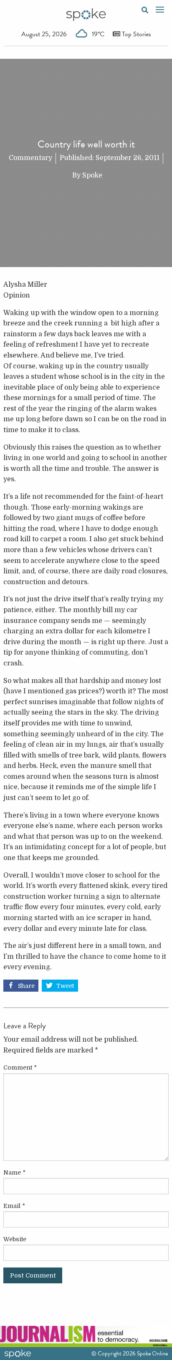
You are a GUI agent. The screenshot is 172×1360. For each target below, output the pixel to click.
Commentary (30, 158)
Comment (20, 1067)
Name (14, 1172)
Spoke (92, 175)
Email (14, 1205)
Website (14, 1239)
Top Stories (135, 34)
